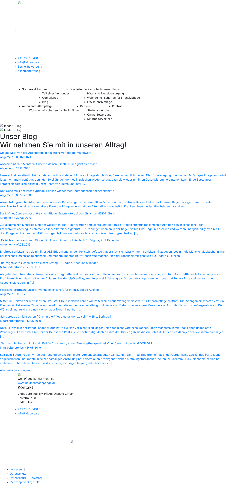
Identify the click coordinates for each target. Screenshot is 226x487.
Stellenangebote (98, 110)
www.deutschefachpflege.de (37, 383)
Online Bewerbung (99, 114)
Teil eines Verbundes (56, 93)
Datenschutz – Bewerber (26, 478)
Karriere (85, 106)
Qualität (75, 89)
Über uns (41, 89)
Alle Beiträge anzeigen (15, 370)
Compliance (50, 97)
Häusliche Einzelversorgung (105, 93)
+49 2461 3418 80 (30, 58)
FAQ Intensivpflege (99, 102)
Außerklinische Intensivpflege (99, 89)
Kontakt (117, 106)
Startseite (28, 89)
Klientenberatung (29, 71)
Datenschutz (18, 473)
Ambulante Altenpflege (37, 106)
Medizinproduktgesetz (25, 482)
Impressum (17, 469)
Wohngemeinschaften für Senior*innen (54, 110)
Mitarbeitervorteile (99, 119)
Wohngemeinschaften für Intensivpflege (113, 97)
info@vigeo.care (28, 62)
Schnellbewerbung (30, 66)
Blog (45, 102)
